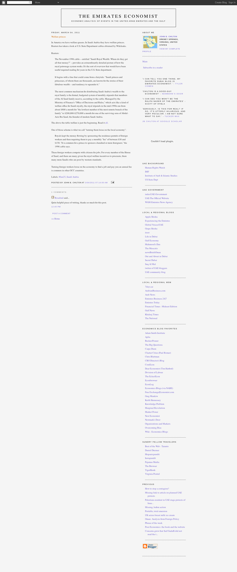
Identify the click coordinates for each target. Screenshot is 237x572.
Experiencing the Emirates (157, 220)
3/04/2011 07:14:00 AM (96, 183)
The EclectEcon (152, 376)
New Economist (152, 415)
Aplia (147, 336)
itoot (147, 232)
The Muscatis (151, 248)
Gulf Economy (152, 240)
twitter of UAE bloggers (156, 268)
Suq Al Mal (150, 264)
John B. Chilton (168, 36)
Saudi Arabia (73, 176)
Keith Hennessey (153, 400)
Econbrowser (151, 380)
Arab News (150, 294)
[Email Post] (112, 182)
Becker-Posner (151, 340)
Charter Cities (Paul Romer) (158, 352)
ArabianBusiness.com (155, 290)
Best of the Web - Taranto (157, 446)
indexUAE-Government (156, 194)
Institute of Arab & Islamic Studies (161, 175)
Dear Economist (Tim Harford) (159, 368)
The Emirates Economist (118, 16)
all (106, 122)
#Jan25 (62, 176)
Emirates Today (152, 302)
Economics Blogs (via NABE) (159, 388)
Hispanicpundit (152, 454)
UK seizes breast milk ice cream (160, 515)
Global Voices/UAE (154, 224)
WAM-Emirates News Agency (159, 202)
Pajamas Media (152, 462)
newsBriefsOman (153, 252)
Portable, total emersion (156, 511)
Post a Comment (61, 213)
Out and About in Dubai (156, 256)
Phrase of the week (153, 522)
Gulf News (150, 310)
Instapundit (150, 458)
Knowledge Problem (154, 403)
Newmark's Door (172, 94)
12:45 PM (56, 207)
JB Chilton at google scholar (162, 121)
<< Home (55, 218)
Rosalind (59, 197)
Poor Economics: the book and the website (165, 526)
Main (144, 61)
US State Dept (151, 179)
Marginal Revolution (155, 407)
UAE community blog (155, 272)
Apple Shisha (151, 216)
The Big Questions (154, 344)
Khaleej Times (152, 314)
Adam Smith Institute (155, 332)
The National (151, 318)
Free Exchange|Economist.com (159, 392)
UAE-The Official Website (157, 198)
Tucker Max (172, 116)
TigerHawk (150, 470)
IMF (147, 171)
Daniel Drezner (152, 450)
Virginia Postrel (152, 473)
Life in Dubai (151, 236)
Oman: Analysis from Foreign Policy (162, 518)
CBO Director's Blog (154, 360)
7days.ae (149, 286)
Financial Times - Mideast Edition (161, 306)
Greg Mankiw (151, 396)
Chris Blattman (152, 356)
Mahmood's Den (152, 244)
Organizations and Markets (157, 423)
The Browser (151, 466)
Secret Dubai (151, 260)
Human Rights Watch (155, 167)
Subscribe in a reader (153, 67)
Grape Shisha (151, 228)
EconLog (149, 384)
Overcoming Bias (153, 427)
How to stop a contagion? (157, 488)
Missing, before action (155, 507)
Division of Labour (154, 372)
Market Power (151, 411)
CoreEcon (149, 364)
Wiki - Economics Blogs (156, 431)
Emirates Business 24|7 (156, 298)
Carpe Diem (150, 348)
